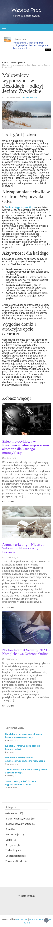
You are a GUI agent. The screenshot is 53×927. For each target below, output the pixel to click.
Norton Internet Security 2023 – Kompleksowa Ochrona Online (26, 652)
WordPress (21, 919)
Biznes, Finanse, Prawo (17, 818)
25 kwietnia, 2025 (12, 97)
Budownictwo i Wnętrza (18, 824)
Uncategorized (30, 97)
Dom (8, 829)
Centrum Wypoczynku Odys (20, 207)
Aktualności (11, 813)
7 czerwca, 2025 (11, 659)
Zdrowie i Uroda (14, 861)
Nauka (8, 839)
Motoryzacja (12, 834)
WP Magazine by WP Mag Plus (36, 921)
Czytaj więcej (8, 706)
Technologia (12, 850)
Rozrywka (10, 845)
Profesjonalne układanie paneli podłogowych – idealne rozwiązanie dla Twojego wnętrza (32, 45)
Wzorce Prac (26, 10)
